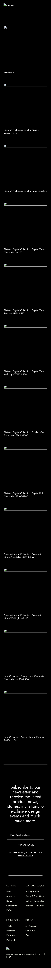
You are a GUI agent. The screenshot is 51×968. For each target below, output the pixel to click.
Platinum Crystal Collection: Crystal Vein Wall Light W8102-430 (24, 373)
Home (9, 891)
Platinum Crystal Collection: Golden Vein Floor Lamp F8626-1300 (24, 434)
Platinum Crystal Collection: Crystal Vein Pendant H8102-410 (24, 312)
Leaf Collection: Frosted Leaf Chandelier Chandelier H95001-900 (24, 678)
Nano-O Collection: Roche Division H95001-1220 (21, 132)
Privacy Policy (32, 891)
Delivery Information (35, 901)
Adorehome (10, 954)
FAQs (9, 910)
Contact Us (11, 905)
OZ (10, 957)
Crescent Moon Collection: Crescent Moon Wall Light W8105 (22, 617)
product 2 (9, 72)
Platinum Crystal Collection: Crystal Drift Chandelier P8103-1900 (23, 495)
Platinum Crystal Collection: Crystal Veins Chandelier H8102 (24, 251)
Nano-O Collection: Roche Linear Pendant (25, 191)
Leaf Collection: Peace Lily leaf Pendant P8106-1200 (24, 739)
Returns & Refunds (35, 905)
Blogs (9, 901)
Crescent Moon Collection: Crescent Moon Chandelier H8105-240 (22, 556)
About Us (10, 896)
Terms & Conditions (35, 896)
